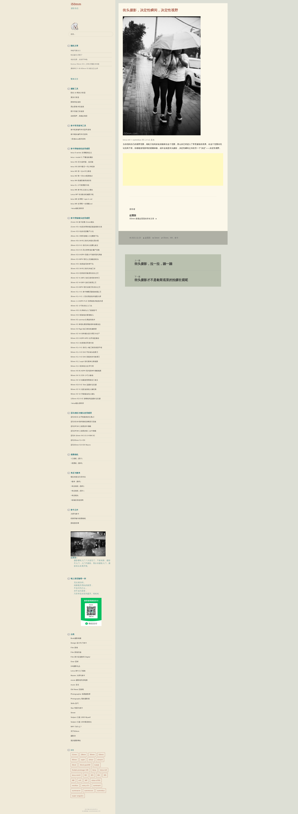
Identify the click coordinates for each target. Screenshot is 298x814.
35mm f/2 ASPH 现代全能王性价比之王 (85, 287)
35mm (92, 754)
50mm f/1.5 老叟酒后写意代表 (82, 343)
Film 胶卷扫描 (76, 652)
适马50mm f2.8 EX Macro (81, 445)
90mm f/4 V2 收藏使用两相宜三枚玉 (84, 380)
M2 (86, 775)
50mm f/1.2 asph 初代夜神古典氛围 (84, 361)
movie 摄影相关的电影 (79, 680)
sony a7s (85, 785)
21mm (74, 754)
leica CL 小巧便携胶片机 (80, 185)
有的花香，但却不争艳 (79, 59)
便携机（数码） (78, 463)
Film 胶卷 (74, 648)
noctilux (75, 785)
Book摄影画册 (76, 638)
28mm (83, 754)
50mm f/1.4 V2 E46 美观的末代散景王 (85, 357)
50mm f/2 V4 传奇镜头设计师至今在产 (85, 333)
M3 (92, 775)
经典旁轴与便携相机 (78, 518)
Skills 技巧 (75, 703)
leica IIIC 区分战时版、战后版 (82, 162)
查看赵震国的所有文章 (145, 219)
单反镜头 (75, 495)
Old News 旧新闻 (77, 689)
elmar (91, 760)
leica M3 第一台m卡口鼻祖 (81, 171)
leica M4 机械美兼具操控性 (81, 180)
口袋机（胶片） (78, 458)
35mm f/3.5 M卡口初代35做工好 (83, 268)
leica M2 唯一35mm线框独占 (82, 176)
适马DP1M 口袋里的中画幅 (81, 426)
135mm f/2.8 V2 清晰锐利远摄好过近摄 (86, 399)
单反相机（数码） (78, 486)
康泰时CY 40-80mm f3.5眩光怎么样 (84, 68)
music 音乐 (75, 685)
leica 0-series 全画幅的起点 (81, 153)
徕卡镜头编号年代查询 (79, 134)
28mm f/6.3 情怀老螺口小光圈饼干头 (85, 236)
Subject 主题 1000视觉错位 (81, 722)
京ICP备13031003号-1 (91, 809)
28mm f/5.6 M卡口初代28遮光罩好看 (85, 241)
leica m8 (103, 770)
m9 (79, 780)
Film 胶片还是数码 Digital (80, 657)
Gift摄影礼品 (75, 666)
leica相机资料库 (78, 208)
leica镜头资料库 (78, 403)
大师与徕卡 (75, 514)
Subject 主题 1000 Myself (81, 717)
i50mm (76, 4)
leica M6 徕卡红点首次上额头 (82, 190)
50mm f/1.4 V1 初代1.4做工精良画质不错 (86, 347)
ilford (74, 765)
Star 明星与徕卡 (77, 708)
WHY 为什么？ (76, 726)
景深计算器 (75, 97)
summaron (76, 790)
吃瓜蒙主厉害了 (77, 55)
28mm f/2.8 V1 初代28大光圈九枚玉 (84, 245)
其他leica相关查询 (79, 139)
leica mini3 (76, 775)
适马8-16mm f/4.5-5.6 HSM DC (83, 435)
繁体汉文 (74, 79)
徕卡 (176, 238)
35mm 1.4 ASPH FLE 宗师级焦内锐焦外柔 (87, 301)
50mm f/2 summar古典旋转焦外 (83, 320)
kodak (96, 765)
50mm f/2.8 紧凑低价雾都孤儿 (82, 315)
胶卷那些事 (75, 523)
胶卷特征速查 (76, 102)
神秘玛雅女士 (76, 50)
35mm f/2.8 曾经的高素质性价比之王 (85, 273)
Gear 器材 (75, 661)
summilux (101, 790)
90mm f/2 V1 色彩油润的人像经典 (84, 389)
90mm (74, 760)
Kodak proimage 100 (80, 770)
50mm (101, 754)
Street (73, 713)
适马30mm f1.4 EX (78, 440)
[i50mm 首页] (75, 26)
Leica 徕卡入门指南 (78, 671)
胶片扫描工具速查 (77, 111)
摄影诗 (73, 736)
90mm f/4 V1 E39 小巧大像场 (82, 375)
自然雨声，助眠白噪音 (79, 116)
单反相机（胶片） (78, 491)
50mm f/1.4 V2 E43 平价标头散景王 (84, 352)
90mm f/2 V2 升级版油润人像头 (83, 394)
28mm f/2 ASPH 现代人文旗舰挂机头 (85, 259)
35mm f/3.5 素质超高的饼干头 (82, 264)
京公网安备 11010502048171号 (91, 811)
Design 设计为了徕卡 (79, 643)
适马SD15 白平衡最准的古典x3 (82, 417)
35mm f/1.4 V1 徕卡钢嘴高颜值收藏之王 (86, 292)
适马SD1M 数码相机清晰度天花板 (83, 422)
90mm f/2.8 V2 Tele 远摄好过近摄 (84, 385)
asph (83, 760)
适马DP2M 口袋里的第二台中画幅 (83, 431)
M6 (105, 775)
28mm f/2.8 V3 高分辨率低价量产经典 (85, 250)
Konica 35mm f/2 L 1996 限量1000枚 (85, 64)
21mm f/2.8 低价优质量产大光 (82, 231)
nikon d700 (95, 780)
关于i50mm (75, 731)
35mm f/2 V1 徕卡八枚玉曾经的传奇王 (85, 278)
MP (86, 780)
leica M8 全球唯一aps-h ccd (81, 199)
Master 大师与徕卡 (78, 675)
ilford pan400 (85, 765)
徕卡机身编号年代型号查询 (81, 130)
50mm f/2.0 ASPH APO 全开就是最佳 (85, 338)
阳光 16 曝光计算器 (78, 93)
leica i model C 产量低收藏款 (82, 157)
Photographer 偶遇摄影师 (80, 694)
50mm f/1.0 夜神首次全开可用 (82, 366)
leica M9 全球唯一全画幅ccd (81, 204)
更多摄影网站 (76, 740)
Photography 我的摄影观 (80, 699)
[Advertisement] (173, 169)
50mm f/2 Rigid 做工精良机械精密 (84, 329)
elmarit (100, 760)
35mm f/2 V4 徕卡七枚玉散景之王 (84, 282)
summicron (88, 790)
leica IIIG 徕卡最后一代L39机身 (83, 166)
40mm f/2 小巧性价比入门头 (81, 306)
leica (94, 770)
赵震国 (147, 238)
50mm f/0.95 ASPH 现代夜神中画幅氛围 (86, 371)
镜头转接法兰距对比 (78, 477)
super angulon (77, 796)
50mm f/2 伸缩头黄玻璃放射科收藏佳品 (86, 324)
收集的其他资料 (78, 500)
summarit (97, 785)
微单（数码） (77, 481)
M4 (98, 775)
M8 (73, 780)
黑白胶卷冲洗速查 (77, 107)
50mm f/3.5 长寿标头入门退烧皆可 (84, 310)
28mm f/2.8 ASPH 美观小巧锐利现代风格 (86, 255)
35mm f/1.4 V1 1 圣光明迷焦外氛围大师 (86, 296)
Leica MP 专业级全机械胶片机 (82, 194)
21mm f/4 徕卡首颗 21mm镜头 (82, 222)
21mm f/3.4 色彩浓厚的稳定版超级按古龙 (86, 227)
